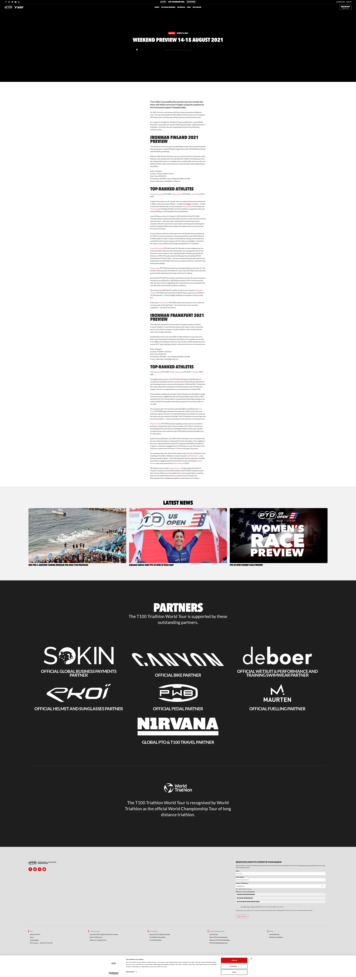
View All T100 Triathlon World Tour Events (104, 934)
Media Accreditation (276, 937)
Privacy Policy (279, 907)
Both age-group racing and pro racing (248, 902)
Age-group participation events (246, 894)
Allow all (234, 960)
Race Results (213, 934)
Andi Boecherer (155, 372)
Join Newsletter (340, 2)
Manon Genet (177, 194)
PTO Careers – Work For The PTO (41, 943)
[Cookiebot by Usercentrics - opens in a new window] (114, 973)
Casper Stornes (174, 468)
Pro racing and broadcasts (245, 898)
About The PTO (35, 934)
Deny (234, 972)
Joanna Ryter (163, 303)
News (32, 937)
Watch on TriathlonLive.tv (98, 940)
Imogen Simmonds (157, 194)
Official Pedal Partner (178, 708)
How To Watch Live (96, 937)
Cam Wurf (195, 372)
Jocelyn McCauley (156, 248)
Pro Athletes (153, 931)
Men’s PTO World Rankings (218, 937)
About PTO (349, 2)
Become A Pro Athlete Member (160, 934)
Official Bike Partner (178, 675)
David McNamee (191, 456)
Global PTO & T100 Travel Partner (178, 742)
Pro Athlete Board (155, 940)
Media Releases (274, 934)
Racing (172, 33)
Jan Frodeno (178, 463)
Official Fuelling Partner (277, 708)
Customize (233, 966)
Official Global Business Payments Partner (78, 673)
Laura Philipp (196, 194)
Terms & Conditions (267, 907)
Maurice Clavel (155, 424)
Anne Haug (154, 209)
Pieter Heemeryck (176, 372)
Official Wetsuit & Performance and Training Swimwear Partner (277, 673)
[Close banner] (251, 958)
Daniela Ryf (187, 206)
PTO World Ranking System (218, 943)
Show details (130, 972)
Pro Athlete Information (157, 937)
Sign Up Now (242, 916)
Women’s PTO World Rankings (219, 940)
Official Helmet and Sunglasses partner (78, 708)
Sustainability (34, 940)
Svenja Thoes (155, 268)
